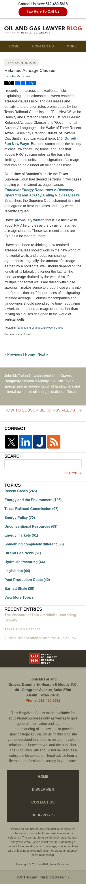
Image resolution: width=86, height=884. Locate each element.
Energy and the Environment (33, 500)
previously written (30, 220)
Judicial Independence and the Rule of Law (40, 638)
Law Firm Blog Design (41, 877)
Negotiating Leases (28, 327)
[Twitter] (11, 442)
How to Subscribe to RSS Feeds (39, 410)
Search (70, 473)
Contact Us (43, 46)
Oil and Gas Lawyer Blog (43, 30)
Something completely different (34, 544)
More (72, 46)
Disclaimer (43, 789)
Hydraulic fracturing (24, 562)
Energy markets (21, 535)
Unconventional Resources (30, 526)
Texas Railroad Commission (31, 509)
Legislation (17, 571)
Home (14, 46)
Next (42, 354)
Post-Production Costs (27, 580)
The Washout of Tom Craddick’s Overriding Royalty (40, 617)
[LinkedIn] (26, 442)
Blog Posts (43, 815)
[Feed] (54, 442)
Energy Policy (19, 517)
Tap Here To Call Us (43, 11)
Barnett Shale (19, 588)
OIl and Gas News (22, 553)
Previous (13, 354)
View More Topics (19, 597)
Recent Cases (54, 327)
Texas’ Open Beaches (22, 629)
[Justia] (40, 442)
